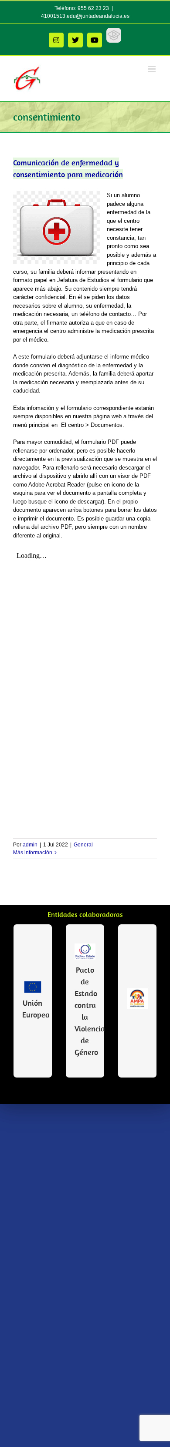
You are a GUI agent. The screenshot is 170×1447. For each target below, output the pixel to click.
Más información (32, 852)
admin (30, 845)
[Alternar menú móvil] (152, 69)
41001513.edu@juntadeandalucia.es (85, 16)
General (83, 845)
